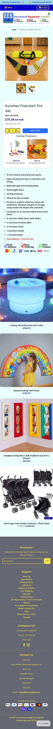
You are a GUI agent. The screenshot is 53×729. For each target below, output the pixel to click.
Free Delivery (26, 579)
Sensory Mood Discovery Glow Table (26, 325)
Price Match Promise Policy (26, 605)
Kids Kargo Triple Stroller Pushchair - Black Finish (26, 523)
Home (14, 30)
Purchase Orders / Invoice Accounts (26, 600)
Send (47, 561)
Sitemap (26, 617)
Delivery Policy (26, 582)
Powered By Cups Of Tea (26, 720)
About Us (26, 576)
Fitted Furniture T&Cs (26, 614)
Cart (44, 7)
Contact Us (26, 585)
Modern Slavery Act (26, 608)
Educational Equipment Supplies (30, 718)
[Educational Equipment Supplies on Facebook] (24, 645)
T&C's (26, 611)
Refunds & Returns (26, 588)
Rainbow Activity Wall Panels (26, 390)
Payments (26, 594)
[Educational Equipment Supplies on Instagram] (28, 645)
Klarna (26, 603)
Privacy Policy (26, 597)
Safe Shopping (26, 591)
